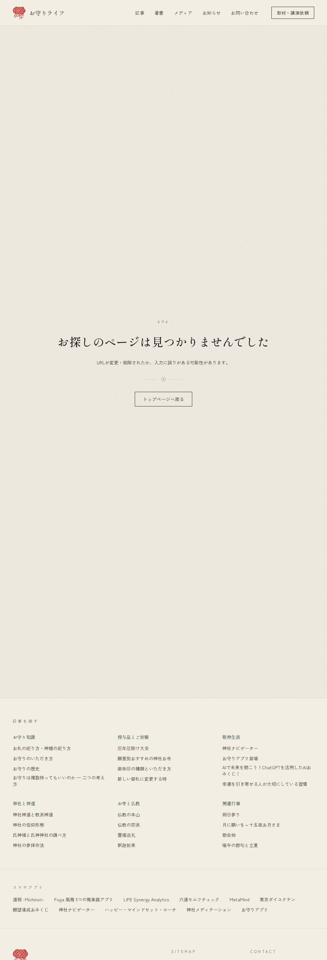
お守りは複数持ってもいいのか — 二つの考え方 (59, 781)
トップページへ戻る (163, 399)
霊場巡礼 (126, 835)
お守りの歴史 (26, 769)
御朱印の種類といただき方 (144, 769)
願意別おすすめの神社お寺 (144, 758)
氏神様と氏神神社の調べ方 (39, 835)
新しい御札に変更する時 (142, 779)
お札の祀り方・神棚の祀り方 (42, 748)
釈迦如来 (126, 845)
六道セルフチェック (199, 899)
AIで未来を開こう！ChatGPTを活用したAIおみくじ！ (266, 770)
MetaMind (239, 899)
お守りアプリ (254, 909)
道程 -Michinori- (28, 899)
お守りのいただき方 (33, 758)
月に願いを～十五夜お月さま (251, 825)
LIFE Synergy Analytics (146, 899)
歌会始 (229, 835)
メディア (183, 13)
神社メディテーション (208, 909)
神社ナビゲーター (240, 748)
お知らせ (211, 13)
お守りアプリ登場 (240, 758)
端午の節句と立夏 (240, 845)
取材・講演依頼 (293, 13)
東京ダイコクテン (277, 899)
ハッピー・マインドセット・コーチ (140, 909)
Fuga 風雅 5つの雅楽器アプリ (83, 899)
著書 (159, 13)
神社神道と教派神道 (33, 815)
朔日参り (231, 815)
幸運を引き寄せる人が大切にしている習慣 (264, 784)
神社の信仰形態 (28, 825)
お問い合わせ (244, 13)
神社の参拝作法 (28, 845)
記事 (139, 13)
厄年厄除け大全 (133, 748)
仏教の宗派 (129, 825)
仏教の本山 (129, 815)
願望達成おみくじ (31, 909)
